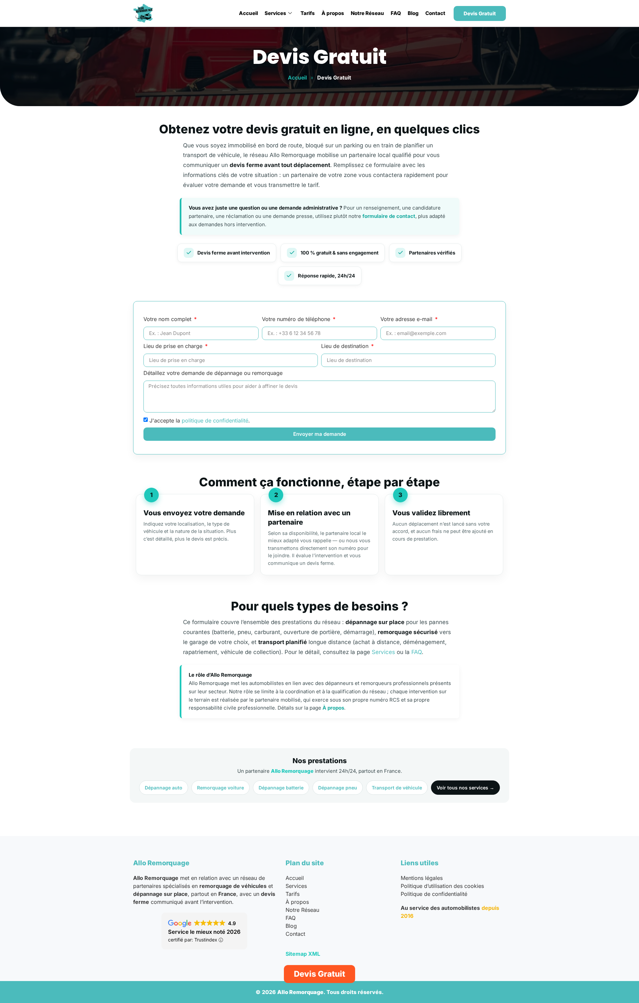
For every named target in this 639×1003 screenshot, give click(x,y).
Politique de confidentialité (434, 894)
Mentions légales (422, 878)
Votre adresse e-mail (407, 319)
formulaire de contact (388, 216)
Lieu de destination (345, 346)
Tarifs (308, 13)
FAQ (396, 13)
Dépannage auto (163, 787)
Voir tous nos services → (465, 787)
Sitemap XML (303, 953)
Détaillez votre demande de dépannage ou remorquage (213, 373)
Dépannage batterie (281, 787)
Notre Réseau (367, 13)
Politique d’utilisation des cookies (442, 886)
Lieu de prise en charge (173, 346)
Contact (435, 13)
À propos (332, 13)
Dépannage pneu (337, 787)
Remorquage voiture (220, 787)
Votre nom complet (168, 319)
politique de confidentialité (215, 420)
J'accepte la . (199, 420)
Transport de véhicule (397, 787)
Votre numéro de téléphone (297, 319)
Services (275, 13)
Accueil (248, 13)
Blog (413, 13)
